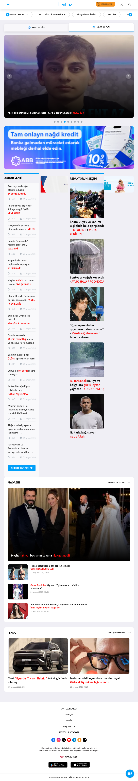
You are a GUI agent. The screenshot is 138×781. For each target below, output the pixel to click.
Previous (8, 15)
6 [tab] (71, 122)
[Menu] (8, 4)
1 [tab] (55, 122)
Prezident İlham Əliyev (52, 14)
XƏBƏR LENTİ (13, 178)
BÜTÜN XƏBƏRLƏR (21, 468)
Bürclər (112, 14)
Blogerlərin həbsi (86, 14)
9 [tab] (81, 122)
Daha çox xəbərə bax (116, 482)
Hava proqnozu (19, 14)
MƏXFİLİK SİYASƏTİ (69, 732)
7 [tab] (75, 122)
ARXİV (69, 720)
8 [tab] (78, 122)
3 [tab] (61, 122)
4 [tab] (65, 122)
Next (130, 15)
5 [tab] (68, 122)
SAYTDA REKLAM (69, 708)
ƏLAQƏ (69, 714)
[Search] (129, 4)
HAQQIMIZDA (69, 726)
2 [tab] (58, 122)
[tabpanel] (69, 76)
